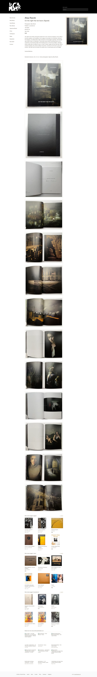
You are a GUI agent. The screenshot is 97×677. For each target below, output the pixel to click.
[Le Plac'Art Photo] (15, 7)
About (32, 674)
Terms (40, 674)
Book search (65, 7)
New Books (12, 20)
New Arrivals (12, 17)
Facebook (44, 674)
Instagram (49, 674)
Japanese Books (13, 28)
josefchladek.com (77, 674)
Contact (11, 44)
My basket (12, 41)
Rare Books (12, 25)
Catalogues (12, 33)
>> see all (61, 515)
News (11, 36)
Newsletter (12, 39)
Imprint (28, 674)
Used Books (12, 23)
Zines (11, 31)
